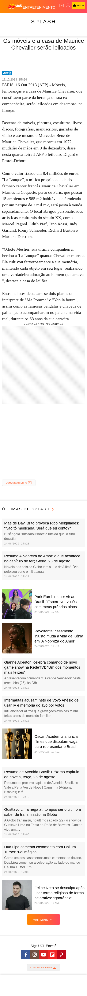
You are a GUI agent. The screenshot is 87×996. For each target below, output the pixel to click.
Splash (43, 21)
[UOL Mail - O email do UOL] (61, 5)
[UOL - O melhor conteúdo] (15, 6)
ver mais (40, 919)
